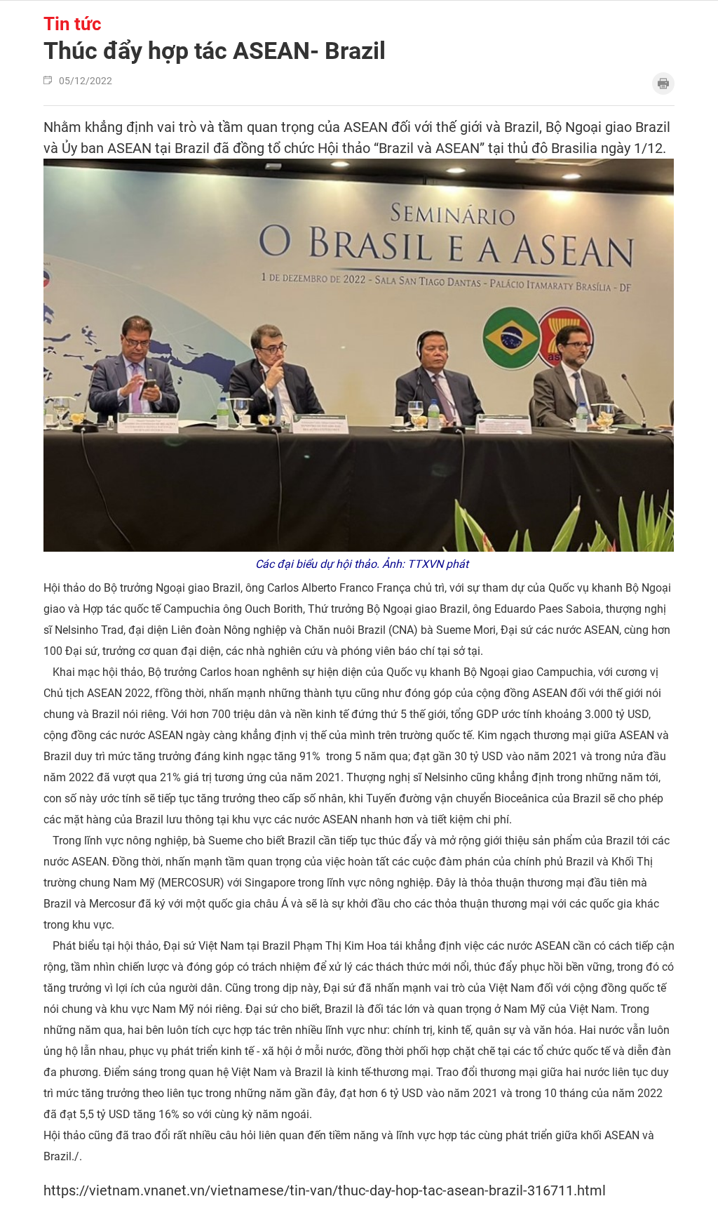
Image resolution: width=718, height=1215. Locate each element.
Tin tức (72, 24)
